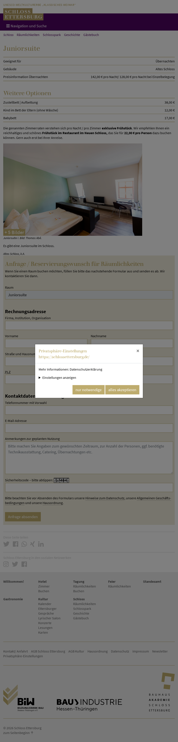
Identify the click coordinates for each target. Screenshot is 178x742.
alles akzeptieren (122, 389)
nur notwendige (89, 389)
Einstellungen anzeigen (59, 377)
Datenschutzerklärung (86, 369)
